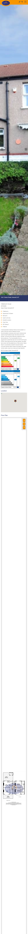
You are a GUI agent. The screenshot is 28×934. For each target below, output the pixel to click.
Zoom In (24, 421)
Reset (24, 427)
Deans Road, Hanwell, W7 (10, 297)
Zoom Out (24, 424)
